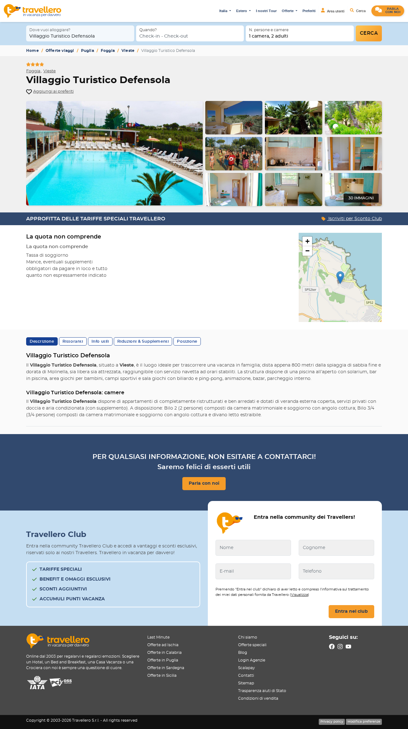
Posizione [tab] (187, 341)
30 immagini (361, 198)
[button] (387, 10)
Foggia (108, 51)
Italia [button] (223, 11)
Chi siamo (247, 637)
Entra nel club (351, 611)
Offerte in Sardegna (165, 668)
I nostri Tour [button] (266, 11)
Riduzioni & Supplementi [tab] (143, 341)
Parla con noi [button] (204, 483)
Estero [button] (242, 11)
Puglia (87, 51)
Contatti (246, 675)
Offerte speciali (252, 645)
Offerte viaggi (60, 51)
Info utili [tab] (100, 341)
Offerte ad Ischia (162, 645)
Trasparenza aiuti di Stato (262, 691)
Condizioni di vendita (258, 698)
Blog (242, 652)
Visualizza (299, 595)
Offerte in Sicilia (162, 675)
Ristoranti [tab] (72, 341)
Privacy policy (331, 721)
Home (32, 51)
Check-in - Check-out (163, 36)
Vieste (128, 51)
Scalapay (246, 668)
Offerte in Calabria (164, 652)
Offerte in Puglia (162, 660)
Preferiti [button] (309, 11)
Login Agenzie (251, 660)
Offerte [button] (288, 11)
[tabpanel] (204, 153)
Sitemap (246, 683)
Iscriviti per (354, 219)
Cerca (360, 11)
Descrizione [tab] (42, 341)
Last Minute (158, 637)
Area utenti (335, 11)
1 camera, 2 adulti (268, 36)
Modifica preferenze (363, 721)
